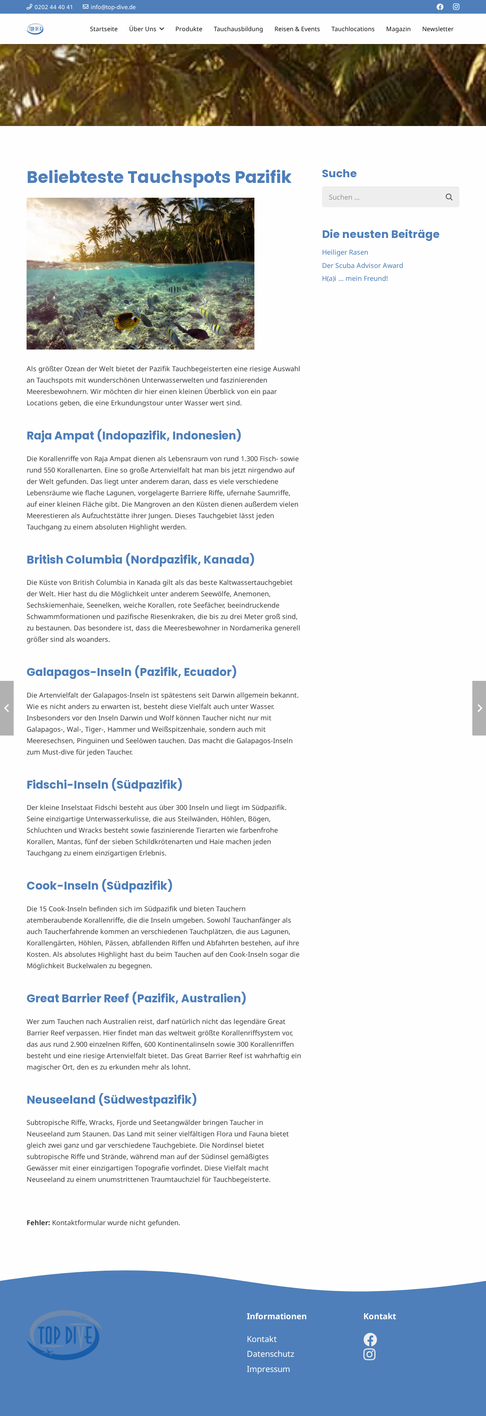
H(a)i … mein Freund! (355, 278)
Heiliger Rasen (345, 252)
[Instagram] (456, 7)
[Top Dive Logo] (35, 29)
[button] (160, 29)
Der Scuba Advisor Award (362, 265)
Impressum (268, 1368)
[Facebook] (440, 6)
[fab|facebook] (370, 1340)
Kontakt (262, 1338)
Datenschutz (270, 1353)
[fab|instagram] (369, 1354)
